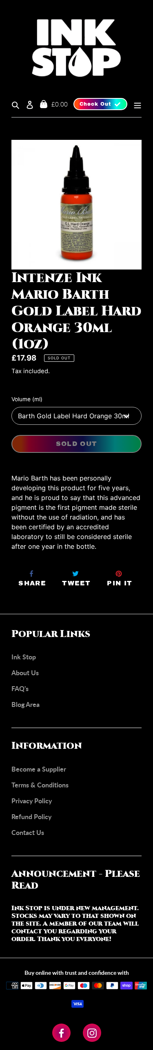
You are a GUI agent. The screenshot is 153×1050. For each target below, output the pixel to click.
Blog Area (25, 704)
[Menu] (134, 104)
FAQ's (20, 688)
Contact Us (27, 832)
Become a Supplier (38, 769)
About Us (25, 672)
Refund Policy (31, 816)
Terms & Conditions (40, 784)
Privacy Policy (31, 800)
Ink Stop (23, 656)
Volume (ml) (26, 399)
